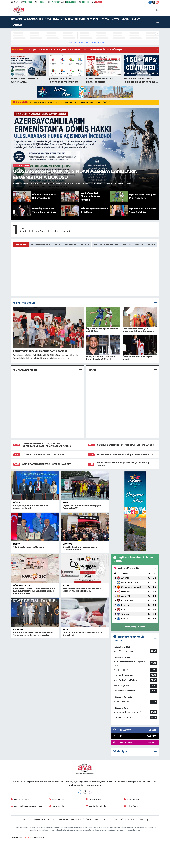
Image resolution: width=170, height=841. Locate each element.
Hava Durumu (58, 799)
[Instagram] (90, 791)
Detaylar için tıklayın (135, 627)
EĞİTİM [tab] (127, 244)
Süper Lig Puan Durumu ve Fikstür (28, 806)
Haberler (58, 19)
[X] (85, 791)
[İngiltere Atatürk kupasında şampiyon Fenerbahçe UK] (85, 485)
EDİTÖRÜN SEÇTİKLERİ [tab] (106, 244)
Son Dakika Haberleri (98, 806)
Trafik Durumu (133, 799)
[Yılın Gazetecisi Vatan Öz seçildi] (35, 527)
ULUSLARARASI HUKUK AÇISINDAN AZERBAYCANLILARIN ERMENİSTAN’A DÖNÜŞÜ (70, 102)
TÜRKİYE (67, 629)
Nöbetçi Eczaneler (22, 799)
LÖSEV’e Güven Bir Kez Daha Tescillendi (43, 454)
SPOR (48, 19)
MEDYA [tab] (139, 244)
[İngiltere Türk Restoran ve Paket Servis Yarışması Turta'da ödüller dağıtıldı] (35, 612)
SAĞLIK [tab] (152, 244)
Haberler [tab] (70, 244)
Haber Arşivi (132, 806)
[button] (153, 50)
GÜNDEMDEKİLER (33, 19)
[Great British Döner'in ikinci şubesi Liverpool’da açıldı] (85, 527)
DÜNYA (69, 19)
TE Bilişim (27, 837)
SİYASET (136, 19)
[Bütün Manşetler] (155, 303)
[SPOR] (155, 370)
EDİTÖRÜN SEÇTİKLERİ (87, 19)
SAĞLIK (125, 19)
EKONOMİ (16, 19)
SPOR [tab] (58, 244)
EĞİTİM (105, 19)
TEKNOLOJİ (17, 25)
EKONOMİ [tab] (21, 244)
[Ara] (157, 10)
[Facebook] (80, 791)
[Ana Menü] (157, 22)
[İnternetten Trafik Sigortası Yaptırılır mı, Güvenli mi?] (85, 612)
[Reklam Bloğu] (85, 91)
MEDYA (115, 19)
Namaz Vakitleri (96, 799)
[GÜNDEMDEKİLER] (80, 370)
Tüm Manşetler (58, 806)
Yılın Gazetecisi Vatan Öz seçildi (29, 547)
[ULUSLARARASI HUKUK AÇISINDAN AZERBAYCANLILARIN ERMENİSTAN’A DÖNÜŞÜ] (85, 149)
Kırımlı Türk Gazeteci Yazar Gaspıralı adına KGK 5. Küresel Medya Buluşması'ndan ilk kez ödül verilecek (34, 590)
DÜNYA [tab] (85, 244)
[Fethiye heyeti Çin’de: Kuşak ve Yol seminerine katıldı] (35, 485)
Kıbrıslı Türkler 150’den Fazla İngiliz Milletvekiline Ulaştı (126, 454)
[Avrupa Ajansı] (19, 10)
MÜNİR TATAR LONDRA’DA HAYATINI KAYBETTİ (46, 464)
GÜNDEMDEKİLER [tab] (40, 244)
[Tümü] (155, 751)
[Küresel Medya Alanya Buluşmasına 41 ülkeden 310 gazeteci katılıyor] (85, 568)
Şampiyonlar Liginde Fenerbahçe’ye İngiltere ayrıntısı (46, 231)
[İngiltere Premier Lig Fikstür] (155, 638)
